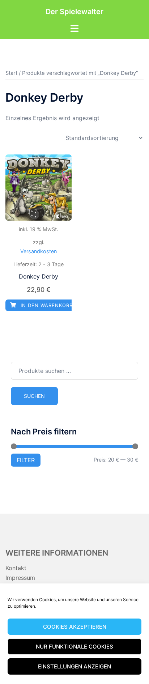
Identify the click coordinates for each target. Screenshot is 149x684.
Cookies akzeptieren (74, 626)
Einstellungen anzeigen (74, 666)
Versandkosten (38, 251)
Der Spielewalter (74, 11)
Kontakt (15, 568)
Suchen (34, 396)
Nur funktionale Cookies (74, 646)
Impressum (20, 577)
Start (11, 73)
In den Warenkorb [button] (46, 305)
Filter (26, 460)
